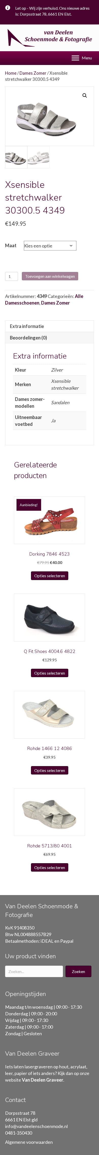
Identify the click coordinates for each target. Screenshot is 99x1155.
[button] (78, 971)
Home (10, 73)
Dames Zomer (33, 73)
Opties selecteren (49, 575)
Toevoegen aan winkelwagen (50, 276)
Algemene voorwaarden (29, 1142)
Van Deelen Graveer (42, 1080)
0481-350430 (18, 1133)
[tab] (49, 326)
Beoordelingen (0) (28, 337)
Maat (10, 245)
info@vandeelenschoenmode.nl (36, 1126)
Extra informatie (27, 326)
